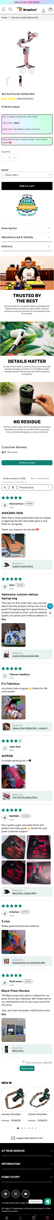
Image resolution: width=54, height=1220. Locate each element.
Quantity (6, 151)
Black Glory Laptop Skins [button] (24, 893)
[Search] (10, 9)
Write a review (27, 462)
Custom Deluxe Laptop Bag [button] (25, 655)
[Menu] (3, 9)
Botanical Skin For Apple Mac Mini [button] (28, 962)
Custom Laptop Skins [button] (22, 566)
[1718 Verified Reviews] (27, 216)
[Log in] (43, 10)
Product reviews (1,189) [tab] (14, 478)
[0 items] (50, 9)
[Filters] (13, 487)
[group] (7, 81)
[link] (47, 1217)
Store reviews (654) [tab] (39, 478)
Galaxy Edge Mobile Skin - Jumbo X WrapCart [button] (29, 728)
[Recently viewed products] (50, 606)
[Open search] (5, 487)
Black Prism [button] (17, 1050)
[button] (50, 620)
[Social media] (50, 613)
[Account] (20, 1217)
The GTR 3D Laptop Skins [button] (24, 797)
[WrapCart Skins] (27, 9)
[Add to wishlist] (20, 1090)
